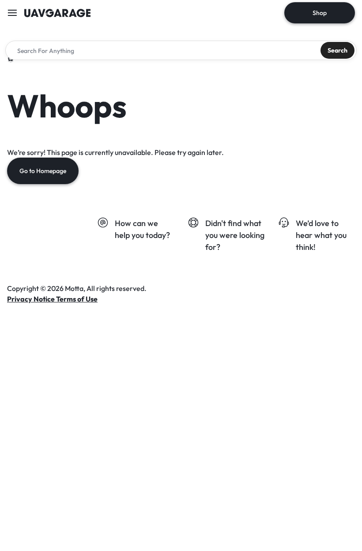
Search (337, 50)
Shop (320, 13)
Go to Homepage (42, 171)
